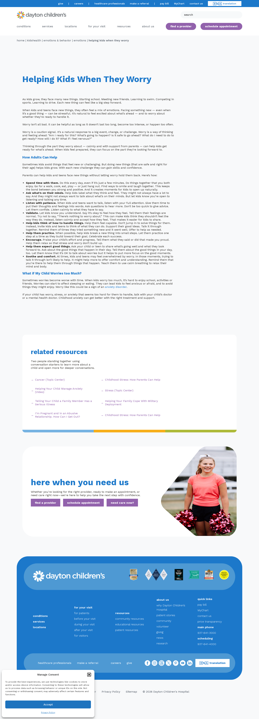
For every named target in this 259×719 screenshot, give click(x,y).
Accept (48, 704)
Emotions (80, 40)
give (60, 3)
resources (124, 26)
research (162, 643)
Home (20, 40)
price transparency (210, 621)
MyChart (179, 3)
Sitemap (131, 691)
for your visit (96, 26)
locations (71, 26)
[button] (89, 674)
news (159, 637)
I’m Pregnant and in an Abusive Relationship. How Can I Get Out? (57, 415)
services (47, 26)
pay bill (164, 3)
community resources (129, 618)
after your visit (83, 630)
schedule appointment (83, 502)
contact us (196, 3)
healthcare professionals (109, 3)
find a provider (181, 26)
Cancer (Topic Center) (50, 379)
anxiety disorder (116, 287)
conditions (24, 26)
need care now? (122, 502)
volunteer (162, 626)
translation (229, 3)
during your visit (84, 624)
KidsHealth (34, 40)
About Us (148, 26)
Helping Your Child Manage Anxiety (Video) (58, 390)
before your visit (84, 618)
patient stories (165, 615)
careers (78, 3)
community (163, 621)
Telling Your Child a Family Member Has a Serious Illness (63, 402)
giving (159, 632)
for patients (81, 613)
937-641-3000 (207, 632)
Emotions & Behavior (57, 40)
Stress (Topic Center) (119, 390)
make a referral (139, 3)
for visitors (81, 635)
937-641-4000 (207, 644)
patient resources (126, 630)
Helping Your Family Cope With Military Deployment (131, 402)
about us (162, 599)
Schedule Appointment (221, 26)
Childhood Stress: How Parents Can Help (132, 379)
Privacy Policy (48, 712)
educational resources (129, 624)
